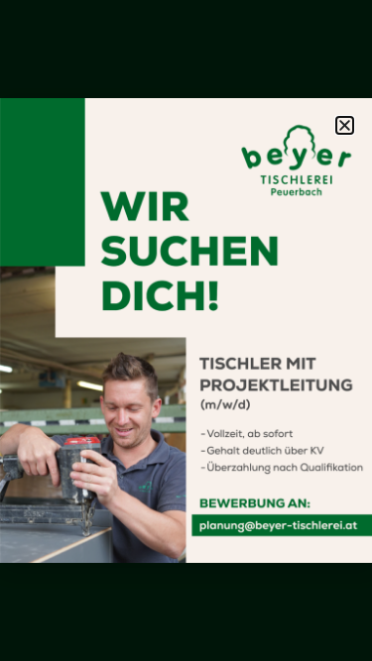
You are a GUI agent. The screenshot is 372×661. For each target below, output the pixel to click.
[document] (186, 330)
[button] (344, 125)
